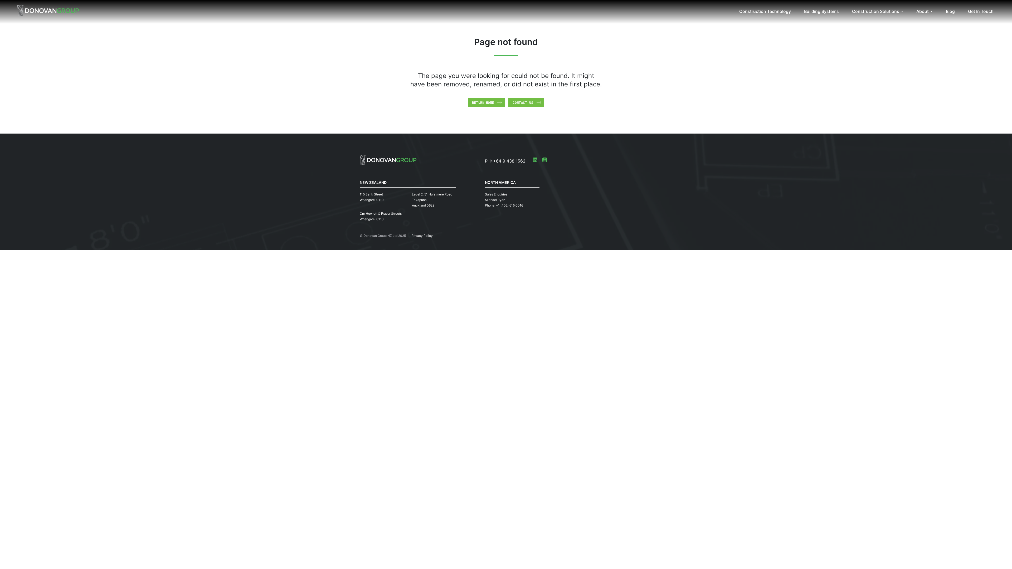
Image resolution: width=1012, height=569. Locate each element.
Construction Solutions (875, 11)
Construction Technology (765, 11)
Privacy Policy (422, 236)
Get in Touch (981, 11)
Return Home (483, 102)
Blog (950, 11)
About (922, 11)
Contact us (523, 102)
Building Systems (821, 11)
